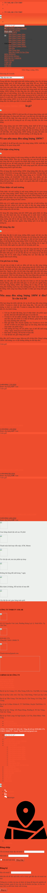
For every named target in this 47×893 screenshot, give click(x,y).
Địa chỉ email (5, 872)
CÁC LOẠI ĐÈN (10, 32)
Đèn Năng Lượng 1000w (17, 46)
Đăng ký (3, 890)
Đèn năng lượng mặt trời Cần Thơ (16, 725)
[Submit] (5, 737)
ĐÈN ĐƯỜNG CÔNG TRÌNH (15, 28)
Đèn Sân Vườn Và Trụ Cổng (19, 52)
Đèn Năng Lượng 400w (17, 40)
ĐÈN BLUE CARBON (12, 58)
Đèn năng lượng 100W (12, 105)
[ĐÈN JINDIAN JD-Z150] (13, 377)
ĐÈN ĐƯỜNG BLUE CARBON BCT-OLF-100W (18, 514)
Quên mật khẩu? (5, 864)
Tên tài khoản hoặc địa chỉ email (12, 852)
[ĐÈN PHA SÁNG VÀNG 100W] (13, 466)
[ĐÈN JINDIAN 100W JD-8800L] (13, 422)
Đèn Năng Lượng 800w (17, 44)
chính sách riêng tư (33, 886)
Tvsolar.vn (6, 298)
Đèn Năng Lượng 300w (17, 38)
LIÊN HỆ (7, 64)
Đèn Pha (12, 48)
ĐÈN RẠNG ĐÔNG (11, 56)
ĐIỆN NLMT (9, 60)
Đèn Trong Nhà (14, 50)
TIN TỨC (7, 66)
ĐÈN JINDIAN (10, 54)
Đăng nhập (19, 860)
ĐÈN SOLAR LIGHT (12, 30)
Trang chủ (3, 70)
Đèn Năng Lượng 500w (17, 42)
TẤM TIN (8, 62)
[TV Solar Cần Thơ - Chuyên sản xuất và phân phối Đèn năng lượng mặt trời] (7, 17)
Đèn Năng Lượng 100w (17, 34)
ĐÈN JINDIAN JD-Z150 (9, 381)
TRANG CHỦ (9, 26)
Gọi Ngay (10, 791)
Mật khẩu (4, 856)
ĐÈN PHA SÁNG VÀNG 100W (11, 470)
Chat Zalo (10, 794)
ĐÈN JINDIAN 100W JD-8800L (11, 425)
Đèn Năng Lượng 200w (17, 36)
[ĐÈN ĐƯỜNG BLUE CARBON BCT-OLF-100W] (13, 511)
